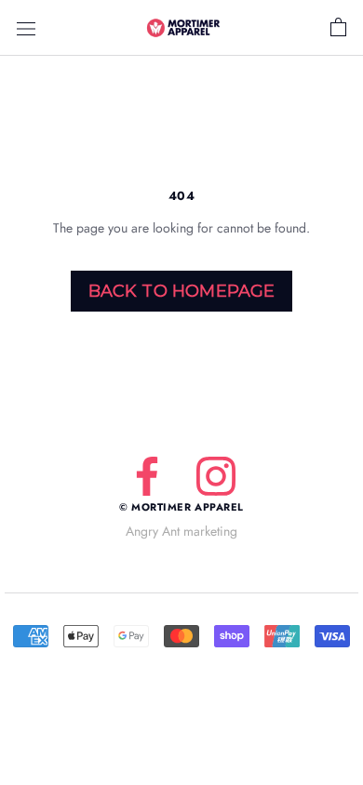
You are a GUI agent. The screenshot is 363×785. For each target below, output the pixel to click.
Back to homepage (182, 291)
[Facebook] (147, 476)
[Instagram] (215, 476)
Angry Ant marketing (181, 531)
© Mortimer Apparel (181, 506)
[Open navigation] (26, 27)
